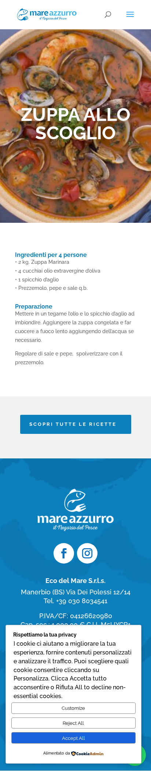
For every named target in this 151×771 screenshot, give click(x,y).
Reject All (73, 723)
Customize (73, 708)
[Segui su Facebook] (64, 553)
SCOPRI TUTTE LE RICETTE (73, 424)
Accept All (73, 738)
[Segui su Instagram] (87, 553)
